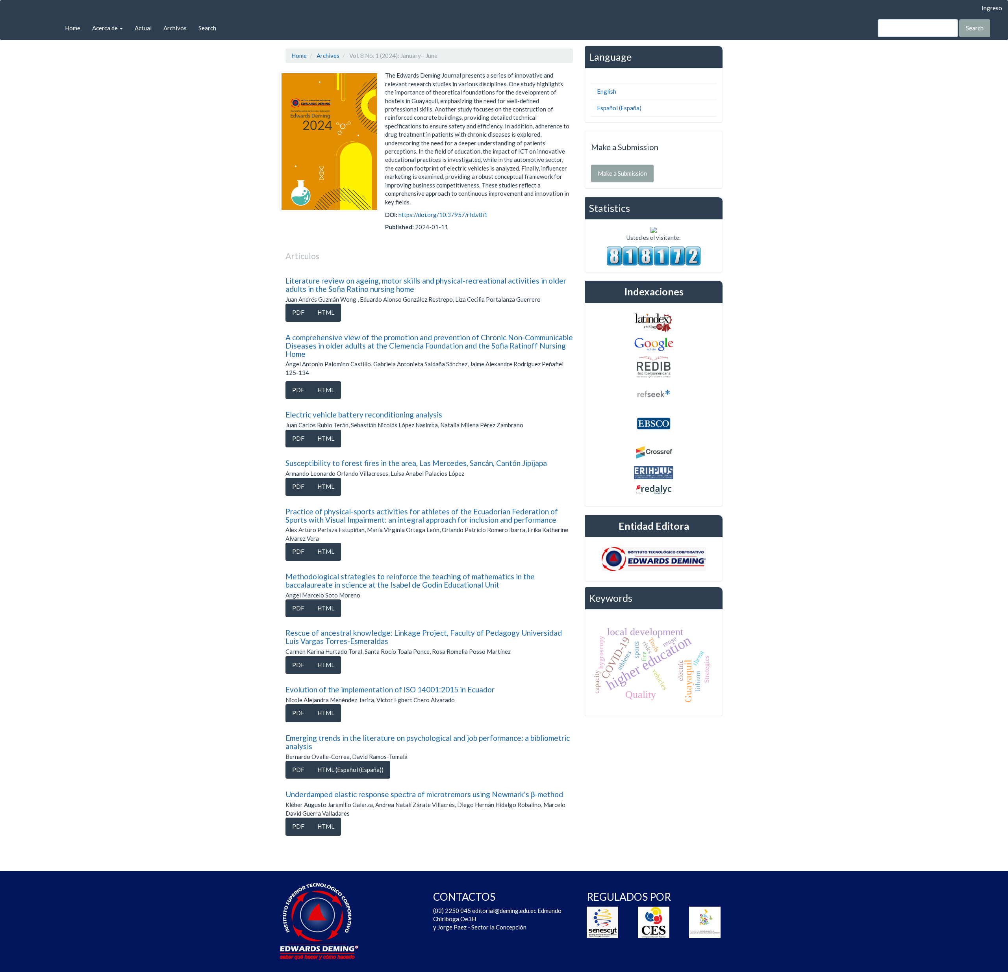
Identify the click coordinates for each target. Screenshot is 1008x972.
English (606, 91)
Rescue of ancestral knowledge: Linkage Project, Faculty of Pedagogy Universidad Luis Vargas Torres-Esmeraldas (423, 637)
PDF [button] (298, 312)
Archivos (175, 28)
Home (72, 28)
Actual (143, 28)
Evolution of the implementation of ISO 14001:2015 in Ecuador (390, 689)
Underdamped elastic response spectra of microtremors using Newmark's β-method (424, 794)
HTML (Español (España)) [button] (350, 769)
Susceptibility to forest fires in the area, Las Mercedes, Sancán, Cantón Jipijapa (416, 462)
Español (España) (619, 107)
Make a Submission (622, 173)
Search (207, 28)
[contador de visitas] (653, 255)
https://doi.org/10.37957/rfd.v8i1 (442, 214)
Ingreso (992, 7)
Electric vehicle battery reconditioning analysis (363, 414)
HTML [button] (325, 312)
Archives (328, 55)
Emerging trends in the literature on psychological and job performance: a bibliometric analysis (427, 742)
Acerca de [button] (105, 28)
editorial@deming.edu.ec (504, 910)
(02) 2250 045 (452, 910)
